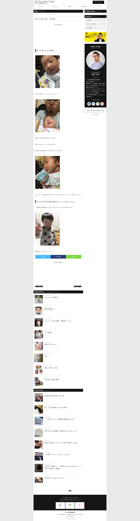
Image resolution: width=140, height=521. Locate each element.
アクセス (99, 6)
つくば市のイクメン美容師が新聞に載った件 (59, 419)
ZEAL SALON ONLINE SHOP (95, 110)
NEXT (77, 286)
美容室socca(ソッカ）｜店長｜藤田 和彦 (44, 5)
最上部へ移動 (70, 490)
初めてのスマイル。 (51, 344)
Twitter (43, 256)
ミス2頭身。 (49, 332)
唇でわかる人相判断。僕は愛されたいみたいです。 (61, 431)
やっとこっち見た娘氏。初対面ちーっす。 (58, 321)
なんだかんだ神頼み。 (52, 297)
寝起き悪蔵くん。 (50, 309)
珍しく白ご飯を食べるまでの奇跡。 (56, 407)
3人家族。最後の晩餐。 (52, 379)
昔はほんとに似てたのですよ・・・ (56, 478)
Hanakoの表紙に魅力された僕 (54, 396)
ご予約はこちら (84, 6)
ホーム (41, 6)
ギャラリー (55, 6)
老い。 (47, 356)
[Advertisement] (58, 36)
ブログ (42, 14)
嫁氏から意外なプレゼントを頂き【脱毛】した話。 (61, 443)
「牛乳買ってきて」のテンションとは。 (58, 454)
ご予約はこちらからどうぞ (98, 2)
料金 (70, 6)
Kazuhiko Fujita (72, 518)
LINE (73, 256)
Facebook (58, 256)
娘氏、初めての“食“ (51, 368)
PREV (39, 286)
